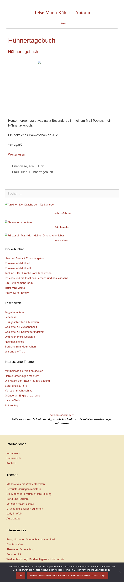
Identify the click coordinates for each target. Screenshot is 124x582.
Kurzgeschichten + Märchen (22, 322)
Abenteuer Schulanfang (20, 549)
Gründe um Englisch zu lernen (23, 395)
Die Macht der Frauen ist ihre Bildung (27, 380)
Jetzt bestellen (62, 227)
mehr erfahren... (62, 240)
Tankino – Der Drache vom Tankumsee (28, 273)
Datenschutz (14, 458)
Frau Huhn (36, 166)
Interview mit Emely (17, 292)
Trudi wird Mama (15, 287)
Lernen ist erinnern (62, 415)
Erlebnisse (19, 166)
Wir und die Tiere (15, 351)
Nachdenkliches (14, 341)
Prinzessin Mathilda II (18, 268)
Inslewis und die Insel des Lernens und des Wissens (36, 278)
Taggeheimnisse (14, 312)
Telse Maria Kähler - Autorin (62, 12)
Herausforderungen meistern (22, 375)
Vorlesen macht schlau (18, 390)
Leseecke (10, 317)
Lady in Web (12, 400)
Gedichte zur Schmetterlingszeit (24, 331)
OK (20, 575)
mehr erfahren (62, 213)
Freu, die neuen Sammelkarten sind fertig (31, 539)
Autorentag (11, 405)
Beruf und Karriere (16, 385)
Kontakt (11, 463)
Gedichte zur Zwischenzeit (21, 326)
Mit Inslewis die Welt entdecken (24, 370)
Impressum (13, 453)
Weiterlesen (16, 154)
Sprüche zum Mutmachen (20, 346)
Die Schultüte (14, 544)
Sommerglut (13, 554)
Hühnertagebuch (23, 51)
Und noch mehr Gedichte (20, 336)
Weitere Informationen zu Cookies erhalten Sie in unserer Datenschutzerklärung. (67, 575)
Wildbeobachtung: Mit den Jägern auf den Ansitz (35, 559)
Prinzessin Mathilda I (17, 263)
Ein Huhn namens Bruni (19, 282)
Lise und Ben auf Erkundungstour (25, 258)
